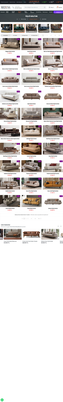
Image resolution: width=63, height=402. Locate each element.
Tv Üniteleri (32, 12)
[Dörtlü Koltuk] (6, 28)
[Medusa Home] (17, 19)
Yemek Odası (13, 12)
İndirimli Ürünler (12, 2)
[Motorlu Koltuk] (56, 28)
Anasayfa (3, 12)
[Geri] (41, 35)
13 (35, 218)
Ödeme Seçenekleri (4, 2)
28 (59, 35)
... (29, 218)
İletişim (25, 2)
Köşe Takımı (26, 12)
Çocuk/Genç (38, 12)
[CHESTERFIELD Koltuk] (44, 28)
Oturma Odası (19, 12)
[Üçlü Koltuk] (19, 28)
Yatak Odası (7, 12)
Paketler (51, 12)
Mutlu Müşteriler (19, 2)
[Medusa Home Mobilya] (5, 7)
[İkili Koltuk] (31, 28)
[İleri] (61, 35)
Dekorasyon (45, 12)
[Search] (44, 7)
